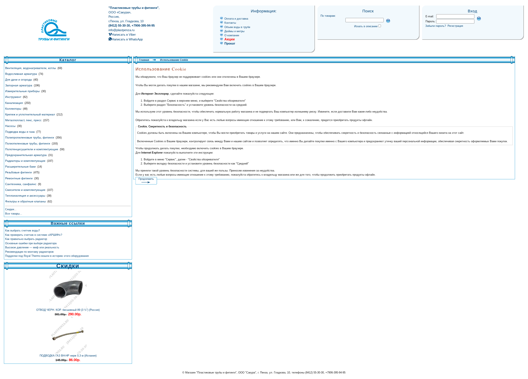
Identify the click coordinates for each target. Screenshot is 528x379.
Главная (144, 60)
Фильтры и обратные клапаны (26, 201)
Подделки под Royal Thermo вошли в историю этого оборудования (47, 255)
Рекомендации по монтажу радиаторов (29, 251)
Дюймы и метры (234, 31)
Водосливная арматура (21, 73)
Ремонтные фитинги (19, 178)
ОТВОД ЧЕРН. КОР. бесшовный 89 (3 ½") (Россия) (68, 309)
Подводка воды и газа (20, 131)
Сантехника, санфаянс (21, 184)
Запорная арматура (19, 85)
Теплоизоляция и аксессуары (25, 195)
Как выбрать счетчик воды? (22, 230)
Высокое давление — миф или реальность (32, 247)
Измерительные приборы (22, 91)
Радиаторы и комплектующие (25, 160)
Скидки (67, 266)
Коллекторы (13, 108)
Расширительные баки (21, 166)
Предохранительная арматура (26, 155)
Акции (229, 39)
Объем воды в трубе (237, 27)
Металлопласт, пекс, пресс (23, 120)
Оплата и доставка (236, 18)
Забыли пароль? (435, 25)
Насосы (10, 126)
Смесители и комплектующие (25, 189)
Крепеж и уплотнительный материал (30, 114)
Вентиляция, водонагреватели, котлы (31, 68)
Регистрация (455, 25)
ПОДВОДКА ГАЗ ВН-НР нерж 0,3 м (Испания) (68, 355)
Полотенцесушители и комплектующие (32, 149)
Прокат (229, 43)
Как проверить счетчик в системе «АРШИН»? (33, 234)
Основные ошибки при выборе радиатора (31, 243)
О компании (231, 35)
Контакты (230, 22)
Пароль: (430, 21)
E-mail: (429, 16)
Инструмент (13, 97)
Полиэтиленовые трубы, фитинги (28, 143)
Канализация (14, 102)
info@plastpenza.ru (121, 30)
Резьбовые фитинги (19, 172)
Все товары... (13, 213)
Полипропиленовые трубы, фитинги (30, 137)
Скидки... (10, 209)
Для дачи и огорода (19, 79)
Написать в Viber (124, 34)
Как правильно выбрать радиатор (26, 239)
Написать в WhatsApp (127, 39)
